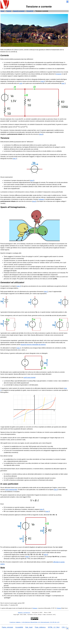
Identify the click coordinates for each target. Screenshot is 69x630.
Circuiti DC (30, 11)
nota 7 (63, 83)
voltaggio (41, 199)
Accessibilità (19, 627)
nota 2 (46, 554)
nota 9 (41, 134)
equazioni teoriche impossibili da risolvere (33, 344)
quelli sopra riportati (29, 377)
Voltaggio (35, 608)
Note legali (28, 627)
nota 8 (42, 81)
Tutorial (8, 11)
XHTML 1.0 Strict (53, 627)
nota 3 (42, 509)
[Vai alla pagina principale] (4, 4)
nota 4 (18, 286)
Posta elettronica (40, 627)
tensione (58, 74)
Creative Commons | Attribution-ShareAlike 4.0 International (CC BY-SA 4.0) (34, 622)
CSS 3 (64, 627)
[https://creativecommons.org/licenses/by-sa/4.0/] (34, 618)
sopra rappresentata (11, 489)
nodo (20, 83)
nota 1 (46, 291)
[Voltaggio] (34, 30)
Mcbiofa (59, 608)
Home (2, 11)
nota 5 (32, 180)
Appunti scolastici (18, 11)
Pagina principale (7, 627)
